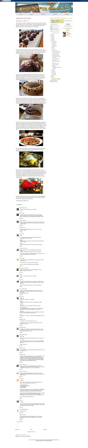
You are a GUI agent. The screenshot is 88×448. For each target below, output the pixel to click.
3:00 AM (20, 332)
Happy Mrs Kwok (22, 334)
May (53, 69)
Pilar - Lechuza (22, 288)
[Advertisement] (55, 100)
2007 (52, 40)
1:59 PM (20, 246)
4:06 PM (20, 362)
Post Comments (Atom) (22, 434)
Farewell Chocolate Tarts (56, 58)
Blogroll (55, 14)
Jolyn (20, 378)
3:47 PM (20, 256)
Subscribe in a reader (54, 24)
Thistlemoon (21, 220)
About (31, 14)
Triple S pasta (54, 66)
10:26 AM (21, 325)
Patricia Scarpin (22, 248)
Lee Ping (21, 258)
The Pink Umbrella (22, 409)
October (53, 44)
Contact (67, 14)
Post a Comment (20, 421)
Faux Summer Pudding (55, 52)
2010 (52, 36)
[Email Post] (27, 200)
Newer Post (17, 429)
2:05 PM (20, 369)
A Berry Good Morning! (55, 55)
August (53, 46)
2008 (52, 39)
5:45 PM (20, 419)
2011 (52, 35)
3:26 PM (20, 398)
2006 (52, 75)
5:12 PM (20, 272)
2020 (52, 34)
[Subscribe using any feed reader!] (54, 28)
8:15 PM (20, 286)
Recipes (43, 14)
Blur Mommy (21, 327)
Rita (20, 400)
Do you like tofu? (55, 50)
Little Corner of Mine (23, 268)
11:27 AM (21, 294)
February (53, 73)
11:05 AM (21, 218)
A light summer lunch (55, 63)
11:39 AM (21, 225)
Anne (20, 279)
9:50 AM (20, 376)
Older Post (45, 429)
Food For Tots (21, 371)
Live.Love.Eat (21, 364)
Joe (20, 274)
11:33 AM (21, 407)
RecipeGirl (21, 348)
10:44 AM (21, 412)
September (54, 45)
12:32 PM (21, 317)
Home (21, 14)
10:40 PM (21, 352)
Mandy (20, 233)
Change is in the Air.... (23, 21)
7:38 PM (20, 277)
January (53, 74)
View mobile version (31, 431)
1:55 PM (20, 231)
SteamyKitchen (22, 207)
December (54, 41)
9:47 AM (20, 211)
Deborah (20, 213)
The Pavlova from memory (56, 51)
